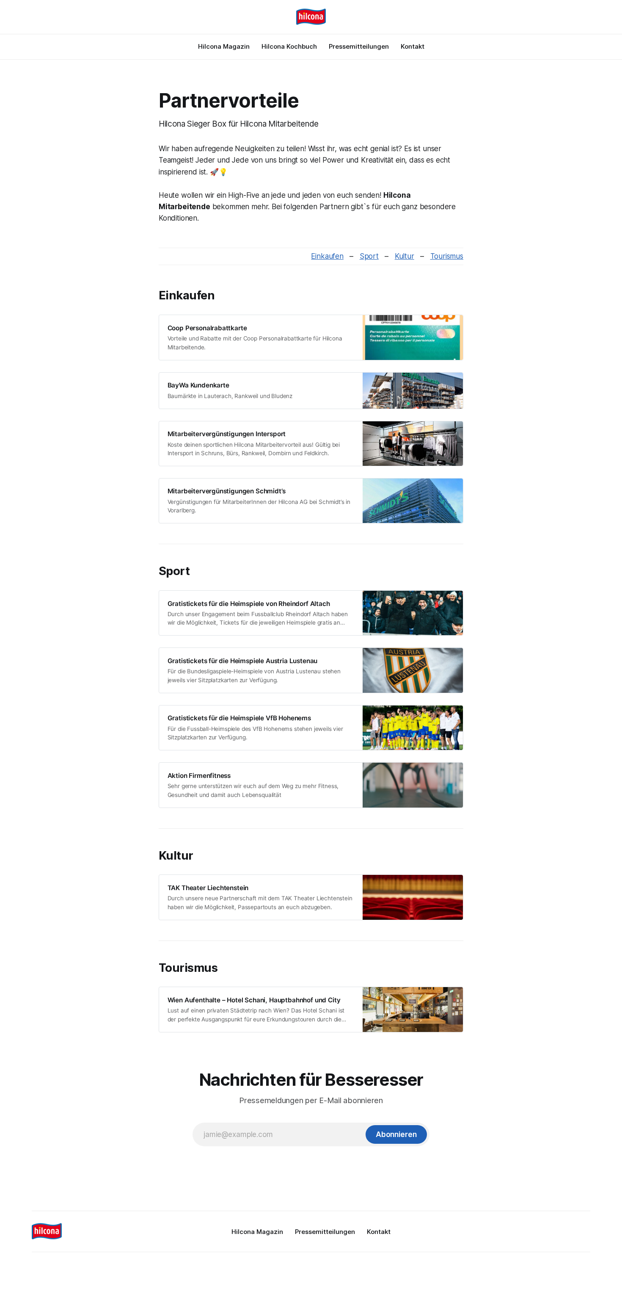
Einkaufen (327, 256)
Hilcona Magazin (224, 46)
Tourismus (446, 256)
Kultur (404, 256)
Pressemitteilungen (359, 46)
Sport (369, 256)
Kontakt (412, 46)
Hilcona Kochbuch (289, 46)
